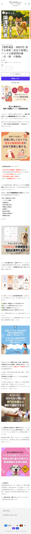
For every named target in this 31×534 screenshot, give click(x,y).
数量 (2, 65)
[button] (2, 4)
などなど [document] (3, 219)
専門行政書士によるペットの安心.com (13, 531)
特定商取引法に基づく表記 (10, 515)
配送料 (6, 62)
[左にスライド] (12, 42)
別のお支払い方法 (15, 82)
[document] (15, 207)
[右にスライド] (19, 42)
